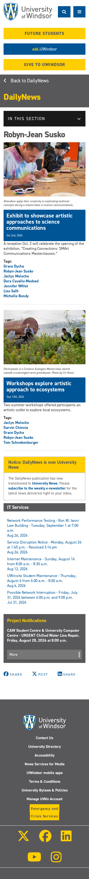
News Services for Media (45, 764)
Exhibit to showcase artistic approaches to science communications (39, 222)
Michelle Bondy (16, 295)
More (13, 654)
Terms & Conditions (44, 781)
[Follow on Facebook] (45, 839)
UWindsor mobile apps (45, 772)
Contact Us (44, 737)
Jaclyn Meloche (16, 276)
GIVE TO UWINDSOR (44, 64)
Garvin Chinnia (16, 427)
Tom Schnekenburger (21, 442)
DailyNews (38, 80)
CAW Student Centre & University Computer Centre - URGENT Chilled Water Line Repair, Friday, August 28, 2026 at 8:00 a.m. (43, 635)
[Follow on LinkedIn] (66, 839)
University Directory (44, 746)
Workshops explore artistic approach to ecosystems (38, 386)
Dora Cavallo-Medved (21, 281)
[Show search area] (64, 11)
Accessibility (45, 755)
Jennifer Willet (16, 286)
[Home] (28, 12)
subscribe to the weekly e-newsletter (37, 488)
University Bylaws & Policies (45, 790)
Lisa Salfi (11, 291)
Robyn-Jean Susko (18, 271)
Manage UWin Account (44, 798)
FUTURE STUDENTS (44, 33)
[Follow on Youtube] (34, 860)
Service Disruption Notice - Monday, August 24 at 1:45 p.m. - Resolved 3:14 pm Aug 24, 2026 (44, 547)
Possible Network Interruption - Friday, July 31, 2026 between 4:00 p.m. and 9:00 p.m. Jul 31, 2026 (42, 597)
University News (44, 483)
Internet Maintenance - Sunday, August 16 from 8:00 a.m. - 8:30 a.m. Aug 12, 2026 (41, 564)
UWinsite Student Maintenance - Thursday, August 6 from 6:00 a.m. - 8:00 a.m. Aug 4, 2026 (41, 580)
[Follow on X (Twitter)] (23, 839)
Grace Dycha (14, 266)
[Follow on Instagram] (56, 860)
